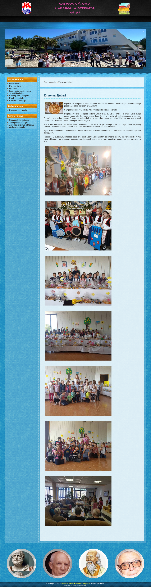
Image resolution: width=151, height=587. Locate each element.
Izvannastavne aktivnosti (20, 91)
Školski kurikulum (16, 93)
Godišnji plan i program (19, 96)
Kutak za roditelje (16, 98)
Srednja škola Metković (19, 120)
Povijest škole (15, 86)
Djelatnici (13, 88)
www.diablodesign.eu (80, 585)
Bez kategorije (50, 82)
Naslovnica (14, 84)
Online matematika (17, 127)
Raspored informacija (18, 110)
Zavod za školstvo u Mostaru (21, 125)
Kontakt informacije (17, 100)
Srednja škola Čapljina (18, 122)
